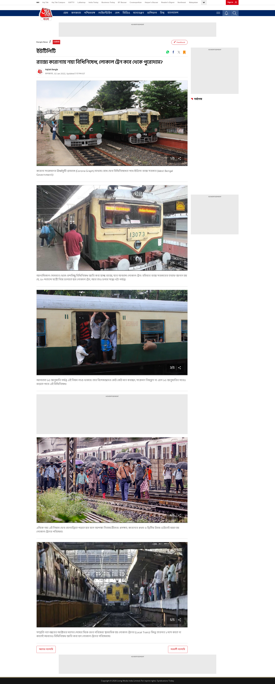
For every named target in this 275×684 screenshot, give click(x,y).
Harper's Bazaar (151, 2)
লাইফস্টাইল (105, 13)
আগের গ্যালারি (46, 649)
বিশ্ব (162, 13)
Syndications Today (165, 680)
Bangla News (42, 42)
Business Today (108, 2)
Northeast (182, 2)
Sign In (230, 2)
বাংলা (37, 2)
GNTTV (71, 2)
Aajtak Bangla (51, 69)
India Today (93, 2)
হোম (65, 13)
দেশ (117, 13)
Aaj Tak (45, 2)
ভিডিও (126, 13)
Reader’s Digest (167, 2)
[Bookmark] (184, 52)
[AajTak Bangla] (46, 14)
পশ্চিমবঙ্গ (89, 13)
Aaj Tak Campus (58, 2)
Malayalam (193, 2)
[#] (167, 52)
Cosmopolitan (136, 2)
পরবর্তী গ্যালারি (178, 649)
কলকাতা (76, 13)
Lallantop (81, 2)
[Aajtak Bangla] (40, 71)
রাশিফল (152, 13)
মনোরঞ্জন (138, 13)
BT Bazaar (122, 2)
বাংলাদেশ (173, 12)
